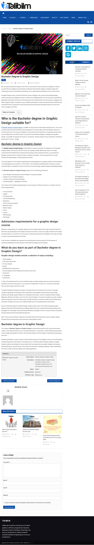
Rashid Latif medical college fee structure (31, 430)
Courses (23, 17)
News (73, 17)
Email (5, 487)
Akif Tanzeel (46, 444)
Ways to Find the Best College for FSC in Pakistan (81, 82)
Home (4, 17)
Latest (72, 62)
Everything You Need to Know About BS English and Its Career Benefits (82, 178)
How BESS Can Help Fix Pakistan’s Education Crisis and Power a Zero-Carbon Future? (83, 149)
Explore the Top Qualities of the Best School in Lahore (82, 134)
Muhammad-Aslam (80, 76)
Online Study (82, 17)
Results (54, 17)
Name (5, 480)
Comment (6, 462)
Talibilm (31, 542)
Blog (3, 80)
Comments (86, 62)
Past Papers (64, 17)
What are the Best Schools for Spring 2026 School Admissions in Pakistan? (82, 120)
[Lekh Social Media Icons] (68, 48)
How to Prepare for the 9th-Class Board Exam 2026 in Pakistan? (82, 192)
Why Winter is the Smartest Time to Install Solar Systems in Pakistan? (82, 164)
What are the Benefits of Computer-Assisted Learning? (82, 69)
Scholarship (44, 17)
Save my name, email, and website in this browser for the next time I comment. (28, 502)
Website (5, 495)
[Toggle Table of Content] (18, 112)
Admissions (34, 17)
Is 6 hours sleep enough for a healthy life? (55, 381)
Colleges (12, 17)
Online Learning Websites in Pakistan (10, 381)
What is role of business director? (9, 430)
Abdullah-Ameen (21, 83)
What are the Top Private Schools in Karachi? (82, 95)
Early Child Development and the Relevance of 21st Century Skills (52, 437)
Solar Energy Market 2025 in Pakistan (82, 106)
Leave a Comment (34, 83)
